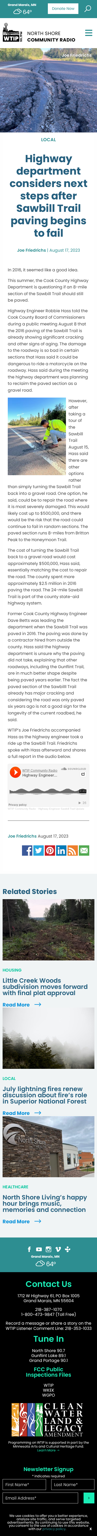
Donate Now (63, 8)
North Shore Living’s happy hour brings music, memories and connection (45, 1203)
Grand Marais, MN (22, 4)
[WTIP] (40, 31)
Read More (17, 1004)
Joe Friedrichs (31, 250)
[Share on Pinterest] (50, 850)
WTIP (49, 1385)
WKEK (48, 1390)
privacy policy (53, 1529)
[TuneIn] (67, 1249)
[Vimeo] (58, 1249)
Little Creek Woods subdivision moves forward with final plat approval (45, 987)
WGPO (48, 1395)
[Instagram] (48, 1249)
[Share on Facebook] (27, 850)
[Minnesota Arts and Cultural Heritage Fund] (48, 1419)
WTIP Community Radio (22, 808)
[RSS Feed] (73, 850)
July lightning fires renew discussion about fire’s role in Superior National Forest (45, 1095)
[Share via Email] (84, 850)
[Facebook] (29, 1249)
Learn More (46, 1450)
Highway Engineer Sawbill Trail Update (61, 808)
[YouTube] (39, 1249)
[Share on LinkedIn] (61, 850)
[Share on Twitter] (38, 850)
